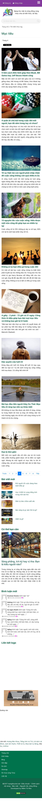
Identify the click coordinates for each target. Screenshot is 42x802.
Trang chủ (5, 753)
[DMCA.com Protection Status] (21, 793)
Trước (4, 474)
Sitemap (4, 769)
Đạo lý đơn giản (9, 452)
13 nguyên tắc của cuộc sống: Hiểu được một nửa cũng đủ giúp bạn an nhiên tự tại (21, 223)
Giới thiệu (5, 756)
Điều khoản (25, 784)
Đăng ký (7, 3)
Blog (3, 760)
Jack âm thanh (10, 744)
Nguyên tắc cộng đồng (28, 786)
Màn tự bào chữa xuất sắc (25, 501)
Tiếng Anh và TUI (26, 741)
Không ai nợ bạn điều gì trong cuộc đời (20, 267)
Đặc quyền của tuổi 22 (12, 362)
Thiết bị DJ (21, 744)
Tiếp (37, 474)
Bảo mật (15, 786)
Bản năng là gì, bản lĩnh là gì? (26, 510)
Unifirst (5, 746)
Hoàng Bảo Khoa (13, 741)
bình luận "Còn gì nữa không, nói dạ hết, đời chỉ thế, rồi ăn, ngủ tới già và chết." (23, 604)
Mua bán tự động (31, 744)
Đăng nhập (18, 3)
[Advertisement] (21, 667)
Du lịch (4, 766)
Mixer (2, 744)
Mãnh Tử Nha (26, 788)
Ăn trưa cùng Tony (8, 773)
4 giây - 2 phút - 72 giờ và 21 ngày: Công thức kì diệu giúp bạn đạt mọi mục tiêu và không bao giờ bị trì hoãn (21, 318)
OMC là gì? (19, 519)
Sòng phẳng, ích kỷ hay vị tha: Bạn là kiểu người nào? (20, 563)
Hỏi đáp (4, 763)
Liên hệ (4, 776)
